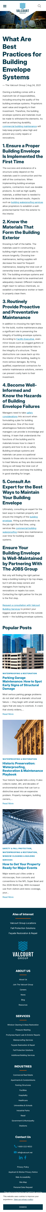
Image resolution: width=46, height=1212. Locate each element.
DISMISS (23, 1207)
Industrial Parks (23, 1110)
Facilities (23, 1090)
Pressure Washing (23, 1030)
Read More (8, 714)
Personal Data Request (23, 1187)
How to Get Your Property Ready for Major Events (21, 866)
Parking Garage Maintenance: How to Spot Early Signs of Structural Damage (22, 683)
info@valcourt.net (25, 1152)
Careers (23, 990)
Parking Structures (23, 1085)
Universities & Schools (23, 1105)
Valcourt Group (23, 11)
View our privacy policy (23, 1199)
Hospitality (23, 1095)
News (23, 995)
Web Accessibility (23, 1177)
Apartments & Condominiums (23, 1080)
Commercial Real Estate (23, 1075)
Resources (23, 1005)
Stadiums (23, 1126)
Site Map (23, 1182)
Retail (23, 1115)
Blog (23, 1000)
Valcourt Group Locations (23, 923)
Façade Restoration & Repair (23, 933)
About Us (23, 979)
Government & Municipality (23, 1121)
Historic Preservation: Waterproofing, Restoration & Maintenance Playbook (23, 768)
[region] (23, 1202)
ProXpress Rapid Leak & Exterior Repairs (23, 1035)
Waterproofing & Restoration (20, 673)
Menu (5, 6)
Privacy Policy (23, 1167)
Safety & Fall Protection (17, 848)
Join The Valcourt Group (23, 984)
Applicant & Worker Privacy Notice (23, 1172)
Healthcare (23, 1100)
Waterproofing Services (23, 1040)
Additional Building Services (23, 1055)
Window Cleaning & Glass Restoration (23, 1025)
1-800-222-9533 (23, 1146)
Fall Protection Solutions (23, 928)
